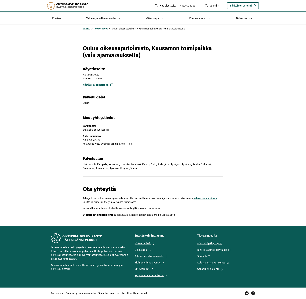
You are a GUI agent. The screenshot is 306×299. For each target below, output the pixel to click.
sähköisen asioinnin (205, 198)
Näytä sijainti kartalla (96, 84)
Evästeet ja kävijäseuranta (81, 293)
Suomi (213, 5)
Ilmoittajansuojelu (137, 293)
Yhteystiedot (101, 28)
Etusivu (86, 28)
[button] (119, 18)
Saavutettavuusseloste (111, 293)
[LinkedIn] (247, 293)
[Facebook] (253, 293)
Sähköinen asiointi (241, 5)
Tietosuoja (57, 293)
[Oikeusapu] (67, 6)
